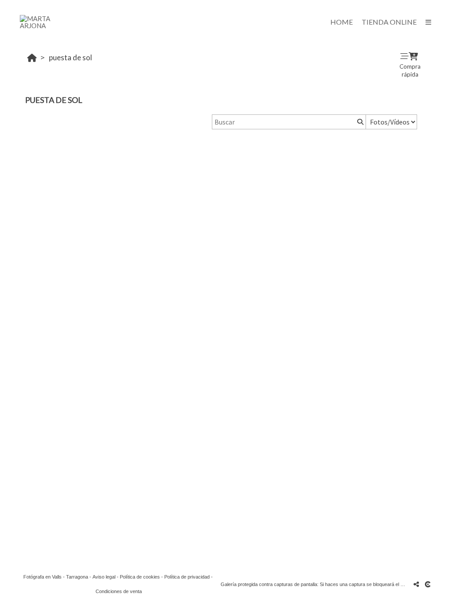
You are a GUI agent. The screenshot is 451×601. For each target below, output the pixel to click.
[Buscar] (359, 121)
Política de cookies (140, 576)
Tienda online (389, 22)
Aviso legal (103, 576)
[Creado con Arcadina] (429, 584)
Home (341, 22)
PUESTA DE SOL (70, 57)
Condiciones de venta (119, 591)
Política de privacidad (187, 576)
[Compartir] (416, 584)
